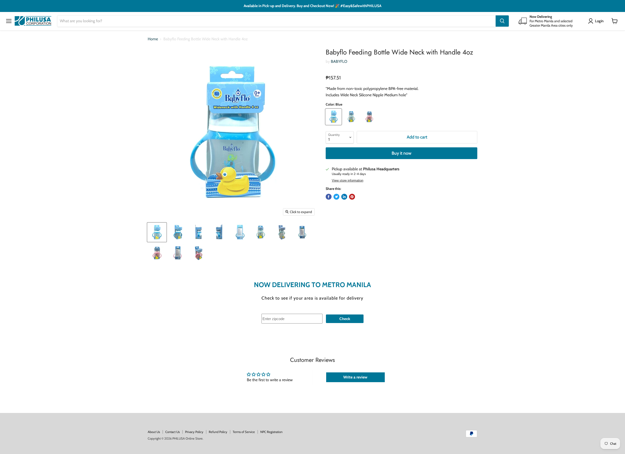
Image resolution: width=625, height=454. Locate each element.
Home (153, 39)
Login (599, 21)
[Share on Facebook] (329, 197)
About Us (154, 432)
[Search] (502, 21)
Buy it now (401, 153)
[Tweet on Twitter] (336, 197)
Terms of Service (244, 432)
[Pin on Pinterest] (352, 197)
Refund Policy (218, 432)
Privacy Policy (194, 432)
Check (344, 319)
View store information (347, 180)
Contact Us (172, 432)
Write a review (355, 377)
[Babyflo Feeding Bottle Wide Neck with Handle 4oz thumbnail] (157, 232)
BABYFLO (339, 61)
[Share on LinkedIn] (344, 197)
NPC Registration (271, 432)
